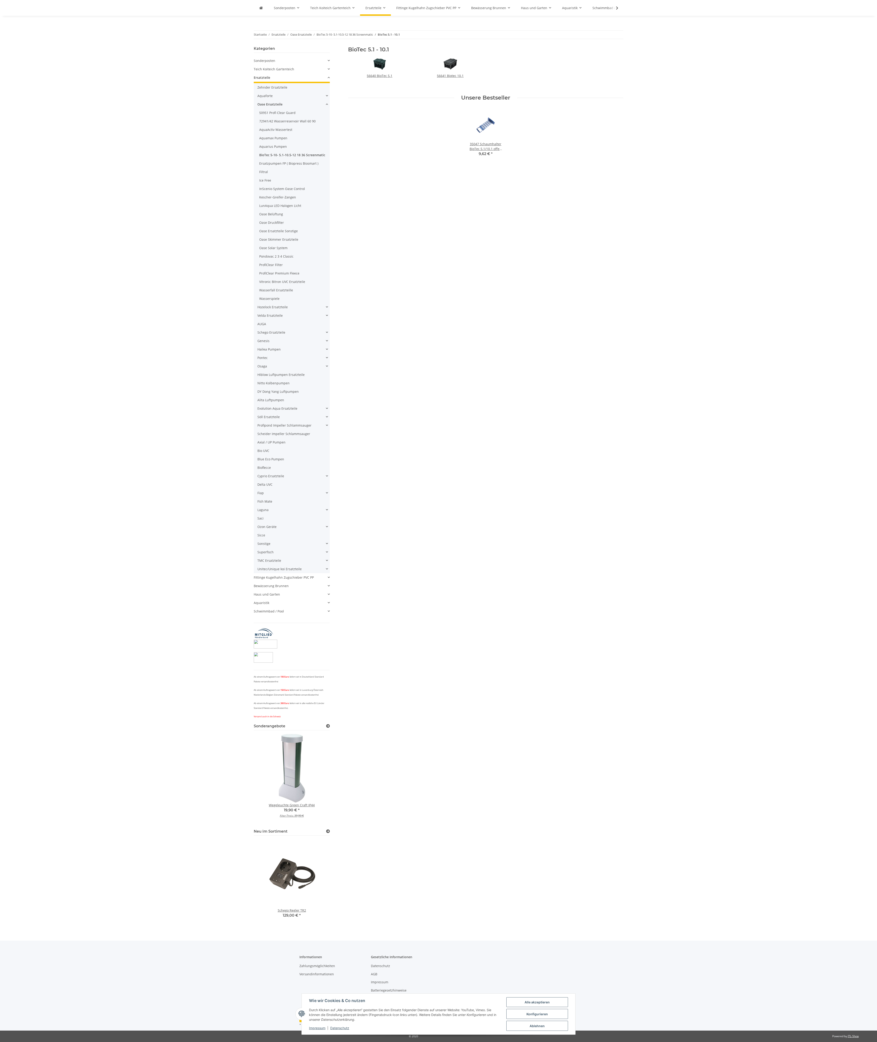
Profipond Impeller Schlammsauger (284, 425)
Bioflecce (264, 467)
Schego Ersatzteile (271, 332)
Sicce (261, 535)
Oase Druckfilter (271, 222)
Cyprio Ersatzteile (270, 476)
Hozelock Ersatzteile (272, 307)
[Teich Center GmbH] (261, 8)
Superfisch (265, 552)
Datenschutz (339, 1028)
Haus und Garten (267, 594)
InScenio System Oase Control (282, 189)
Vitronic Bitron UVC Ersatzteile (282, 282)
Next (318, 779)
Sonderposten (264, 60)
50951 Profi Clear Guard (277, 113)
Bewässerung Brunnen (271, 586)
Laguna (263, 510)
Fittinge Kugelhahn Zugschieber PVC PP (284, 577)
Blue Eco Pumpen (270, 459)
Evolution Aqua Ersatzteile (277, 408)
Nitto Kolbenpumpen (273, 383)
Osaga (262, 366)
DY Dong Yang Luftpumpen (278, 391)
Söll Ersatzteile (268, 417)
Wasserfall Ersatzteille (276, 290)
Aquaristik (261, 603)
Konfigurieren (537, 1014)
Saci (260, 518)
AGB (374, 974)
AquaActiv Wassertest (275, 129)
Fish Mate (264, 501)
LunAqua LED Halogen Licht (280, 205)
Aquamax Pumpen (273, 138)
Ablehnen (537, 1026)
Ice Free (265, 180)
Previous (265, 779)
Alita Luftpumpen (270, 400)
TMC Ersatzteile (269, 560)
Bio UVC (263, 450)
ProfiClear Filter (271, 265)
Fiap (260, 493)
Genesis (263, 341)
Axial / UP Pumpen (271, 442)
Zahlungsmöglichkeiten (317, 966)
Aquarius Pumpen (273, 146)
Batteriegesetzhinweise (389, 990)
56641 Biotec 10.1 (450, 76)
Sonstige (263, 543)
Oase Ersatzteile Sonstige (278, 231)
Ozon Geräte (267, 527)
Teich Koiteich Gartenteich (274, 69)
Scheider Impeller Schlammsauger (283, 434)
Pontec (262, 358)
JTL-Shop (853, 1036)
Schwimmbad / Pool (269, 611)
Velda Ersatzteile (270, 315)
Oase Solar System (273, 248)
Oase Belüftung (271, 214)
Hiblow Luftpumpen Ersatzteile (281, 374)
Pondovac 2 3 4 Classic (276, 256)
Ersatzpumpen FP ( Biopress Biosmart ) (288, 163)
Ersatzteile (262, 77)
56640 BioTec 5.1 (379, 76)
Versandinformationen (316, 974)
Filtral (263, 172)
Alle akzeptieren (537, 1002)
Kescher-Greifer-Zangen (277, 197)
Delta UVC (264, 484)
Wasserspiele (269, 298)
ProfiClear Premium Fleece (279, 273)
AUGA (261, 324)
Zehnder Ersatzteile (272, 87)
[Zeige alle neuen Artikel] (328, 831)
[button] (614, 8)
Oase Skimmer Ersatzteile (278, 239)
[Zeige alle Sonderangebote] (328, 726)
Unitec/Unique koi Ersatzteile (279, 569)
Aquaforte (265, 96)
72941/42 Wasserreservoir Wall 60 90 (287, 121)
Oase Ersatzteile (270, 104)
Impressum (317, 1028)
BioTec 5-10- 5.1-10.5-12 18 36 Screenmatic (292, 155)
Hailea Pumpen (269, 349)
